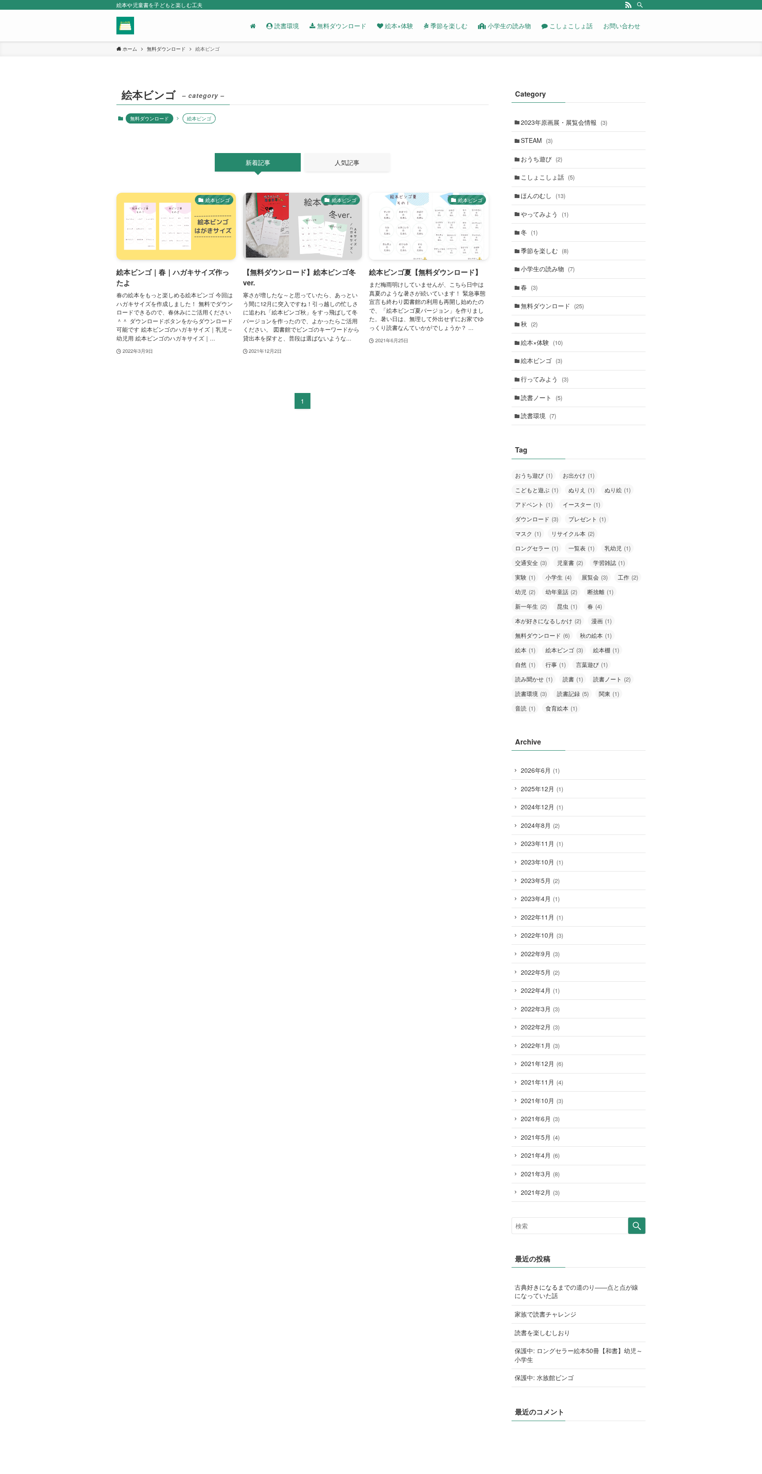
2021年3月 (540, 1173)
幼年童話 (561, 591)
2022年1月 (540, 1045)
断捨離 (600, 591)
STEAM (537, 140)
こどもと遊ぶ (536, 490)
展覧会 (595, 577)
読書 (573, 679)
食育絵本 (561, 708)
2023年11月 (542, 843)
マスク (528, 533)
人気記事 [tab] (347, 162)
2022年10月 (542, 935)
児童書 (570, 562)
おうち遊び (541, 158)
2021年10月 (542, 1100)
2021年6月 (540, 1118)
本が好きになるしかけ (548, 621)
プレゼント (587, 519)
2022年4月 (540, 990)
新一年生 (531, 606)
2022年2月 (540, 1026)
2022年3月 (540, 1008)
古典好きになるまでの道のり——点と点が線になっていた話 (576, 1291)
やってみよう (544, 214)
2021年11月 (542, 1081)
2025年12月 (542, 788)
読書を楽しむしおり (542, 1332)
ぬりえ (581, 490)
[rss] (628, 5)
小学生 (558, 577)
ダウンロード (536, 519)
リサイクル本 (572, 533)
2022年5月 (540, 972)
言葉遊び (592, 664)
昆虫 (567, 606)
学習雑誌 (609, 562)
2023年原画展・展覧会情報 (564, 122)
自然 (525, 664)
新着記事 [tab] (258, 162)
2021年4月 (540, 1155)
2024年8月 (540, 825)
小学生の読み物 (548, 268)
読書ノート (541, 397)
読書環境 (538, 415)
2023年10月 (542, 861)
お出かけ (578, 475)
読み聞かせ (534, 679)
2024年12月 (542, 806)
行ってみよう (544, 378)
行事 (555, 664)
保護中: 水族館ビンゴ (544, 1377)
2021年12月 (542, 1063)
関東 (609, 693)
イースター (581, 504)
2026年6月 (540, 770)
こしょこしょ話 (548, 176)
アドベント (534, 504)
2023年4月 (540, 898)
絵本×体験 (542, 342)
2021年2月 (540, 1192)
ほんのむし (543, 195)
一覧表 (581, 548)
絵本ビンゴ (541, 360)
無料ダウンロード (149, 118)
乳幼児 (618, 548)
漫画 (601, 621)
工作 (628, 577)
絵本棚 (606, 650)
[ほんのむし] (125, 25)
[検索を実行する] (637, 1225)
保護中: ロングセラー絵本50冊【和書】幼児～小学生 (578, 1355)
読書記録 (573, 693)
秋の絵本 (596, 635)
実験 (525, 577)
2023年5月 (540, 880)
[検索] (640, 5)
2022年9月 (540, 953)
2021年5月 (540, 1137)
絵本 (525, 650)
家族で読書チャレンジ (545, 1313)
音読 (525, 708)
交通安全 (531, 562)
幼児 (525, 591)
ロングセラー (536, 548)
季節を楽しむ (544, 250)
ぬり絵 (618, 490)
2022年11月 (542, 917)
